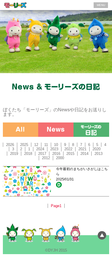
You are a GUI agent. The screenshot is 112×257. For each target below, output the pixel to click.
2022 (68, 149)
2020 (96, 149)
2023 (54, 149)
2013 (98, 153)
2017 (42, 153)
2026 (10, 145)
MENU (101, 5)
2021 (82, 149)
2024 (40, 149)
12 (36, 145)
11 (46, 145)
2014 (84, 153)
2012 (46, 158)
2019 (14, 153)
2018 (28, 153)
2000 (60, 158)
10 (56, 145)
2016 (56, 153)
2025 (24, 145)
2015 (70, 153)
